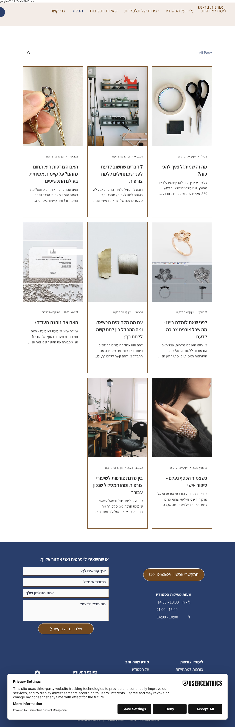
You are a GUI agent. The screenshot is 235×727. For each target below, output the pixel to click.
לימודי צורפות (191, 662)
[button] (29, 53)
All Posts (205, 53)
